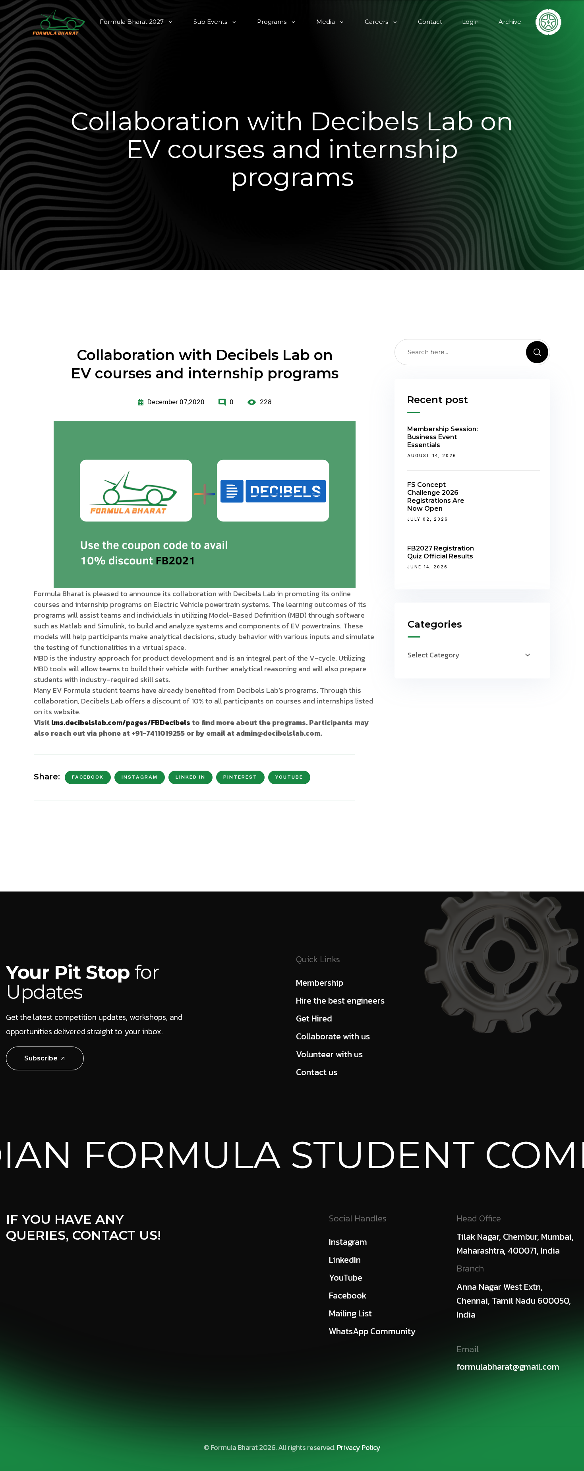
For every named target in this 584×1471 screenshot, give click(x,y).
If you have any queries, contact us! (83, 1227)
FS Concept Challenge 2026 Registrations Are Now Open (435, 496)
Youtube (289, 777)
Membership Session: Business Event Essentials (442, 437)
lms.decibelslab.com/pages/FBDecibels (120, 722)
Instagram (140, 777)
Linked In (190, 777)
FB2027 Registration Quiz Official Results (440, 552)
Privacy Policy (359, 1447)
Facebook (88, 777)
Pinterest (240, 777)
